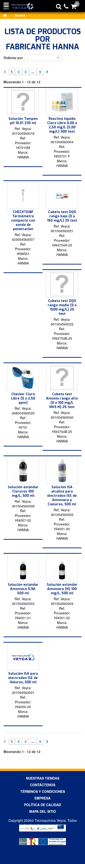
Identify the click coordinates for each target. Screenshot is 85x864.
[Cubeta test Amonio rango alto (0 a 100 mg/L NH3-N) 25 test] (62, 377)
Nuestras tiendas (42, 778)
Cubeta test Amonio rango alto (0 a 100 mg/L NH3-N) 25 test (62, 400)
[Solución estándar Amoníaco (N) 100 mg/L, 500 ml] (62, 568)
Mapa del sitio (42, 811)
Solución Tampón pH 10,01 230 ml (23, 120)
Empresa (42, 798)
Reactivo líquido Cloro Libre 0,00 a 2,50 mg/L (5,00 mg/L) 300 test (62, 125)
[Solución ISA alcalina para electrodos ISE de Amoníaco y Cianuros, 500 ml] (62, 470)
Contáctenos (42, 784)
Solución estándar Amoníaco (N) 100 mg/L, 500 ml (62, 588)
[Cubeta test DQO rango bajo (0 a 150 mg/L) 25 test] (62, 195)
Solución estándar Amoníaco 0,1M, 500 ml (23, 588)
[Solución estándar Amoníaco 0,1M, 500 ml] (23, 568)
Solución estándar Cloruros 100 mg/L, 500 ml (23, 491)
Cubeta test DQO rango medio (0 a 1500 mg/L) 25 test (62, 307)
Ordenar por (13, 57)
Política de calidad (42, 804)
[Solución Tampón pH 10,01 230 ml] (23, 102)
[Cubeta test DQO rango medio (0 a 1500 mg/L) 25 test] (62, 284)
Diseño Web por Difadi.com (42, 829)
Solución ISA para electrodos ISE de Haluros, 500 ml (23, 677)
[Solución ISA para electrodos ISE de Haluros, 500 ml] (23, 657)
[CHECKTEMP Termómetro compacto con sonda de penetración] (23, 195)
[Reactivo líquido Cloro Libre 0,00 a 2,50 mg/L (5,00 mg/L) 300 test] (62, 102)
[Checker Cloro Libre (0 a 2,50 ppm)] (23, 377)
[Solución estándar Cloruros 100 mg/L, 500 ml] (23, 470)
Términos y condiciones (42, 791)
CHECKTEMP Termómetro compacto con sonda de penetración (23, 220)
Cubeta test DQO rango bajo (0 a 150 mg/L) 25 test (62, 216)
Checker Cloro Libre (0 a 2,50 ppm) (23, 398)
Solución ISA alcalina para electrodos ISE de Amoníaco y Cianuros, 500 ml (62, 495)
